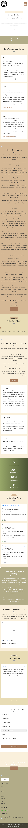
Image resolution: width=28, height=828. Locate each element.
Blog (2, 801)
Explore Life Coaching (7, 107)
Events (2, 793)
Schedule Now (14, 768)
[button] (2, 331)
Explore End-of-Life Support (8, 78)
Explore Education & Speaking (9, 136)
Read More (14, 380)
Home (2, 786)
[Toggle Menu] (25, 4)
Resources (3, 798)
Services (2, 791)
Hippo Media (16, 826)
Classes (2, 796)
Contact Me (3, 803)
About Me (3, 788)
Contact (13, 29)
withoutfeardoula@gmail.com (8, 816)
